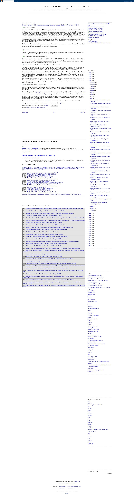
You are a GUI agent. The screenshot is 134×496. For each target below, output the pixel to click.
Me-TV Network (91, 347)
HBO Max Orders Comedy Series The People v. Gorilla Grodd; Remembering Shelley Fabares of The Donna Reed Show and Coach (55, 220)
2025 (90, 74)
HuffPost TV (90, 317)
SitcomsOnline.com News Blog (67, 6)
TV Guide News (91, 294)
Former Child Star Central (93, 329)
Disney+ (89, 410)
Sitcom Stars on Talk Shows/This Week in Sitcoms (99, 43)
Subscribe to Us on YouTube (99, 34)
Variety (89, 304)
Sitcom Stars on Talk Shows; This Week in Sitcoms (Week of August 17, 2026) (44, 238)
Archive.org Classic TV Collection (95, 405)
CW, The (89, 408)
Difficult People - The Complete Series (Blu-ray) (38, 181)
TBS (89, 433)
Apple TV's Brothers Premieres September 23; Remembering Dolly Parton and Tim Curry (46, 211)
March (92, 206)
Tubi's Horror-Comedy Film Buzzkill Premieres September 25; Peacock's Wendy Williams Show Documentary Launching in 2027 (55, 218)
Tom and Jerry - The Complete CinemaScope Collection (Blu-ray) (41, 174)
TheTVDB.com (91, 359)
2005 (90, 245)
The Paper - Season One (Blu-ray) (34, 187)
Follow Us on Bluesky (98, 29)
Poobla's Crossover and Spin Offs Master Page (98, 361)
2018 (90, 219)
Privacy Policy (63, 488)
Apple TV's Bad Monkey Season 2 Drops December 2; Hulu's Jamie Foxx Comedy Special (46, 229)
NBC (89, 419)
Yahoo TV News (91, 290)
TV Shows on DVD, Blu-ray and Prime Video (60, 194)
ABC (27, 107)
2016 (90, 223)
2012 (90, 231)
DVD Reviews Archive (76, 194)
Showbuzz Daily (91, 292)
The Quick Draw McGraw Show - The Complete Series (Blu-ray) (41, 191)
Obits (38, 107)
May (91, 96)
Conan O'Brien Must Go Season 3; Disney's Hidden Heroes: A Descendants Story (44, 254)
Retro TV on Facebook (93, 326)
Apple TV (90, 403)
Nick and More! (91, 338)
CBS (89, 406)
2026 (90, 72)
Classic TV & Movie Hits (93, 315)
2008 (90, 239)
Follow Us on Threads (98, 31)
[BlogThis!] (53, 105)
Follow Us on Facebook (99, 26)
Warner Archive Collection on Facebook (96, 343)
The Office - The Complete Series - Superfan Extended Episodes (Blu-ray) (43, 183)
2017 (90, 221)
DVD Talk (90, 352)
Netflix (89, 420)
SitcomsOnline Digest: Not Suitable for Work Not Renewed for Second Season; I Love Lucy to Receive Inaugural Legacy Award (54, 208)
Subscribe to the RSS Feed (97, 35)
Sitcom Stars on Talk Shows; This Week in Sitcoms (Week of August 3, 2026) (43, 273)
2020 (90, 215)
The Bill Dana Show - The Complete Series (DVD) (38, 184)
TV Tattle (90, 322)
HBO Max (90, 415)
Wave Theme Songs (92, 356)
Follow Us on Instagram (99, 32)
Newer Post (25, 112)
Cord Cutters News (92, 371)
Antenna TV (90, 349)
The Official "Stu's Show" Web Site (95, 340)
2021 (90, 213)
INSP (89, 354)
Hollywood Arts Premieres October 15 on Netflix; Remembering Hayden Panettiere (44, 234)
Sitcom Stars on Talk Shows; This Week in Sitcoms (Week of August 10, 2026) (44, 256)
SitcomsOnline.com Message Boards (96, 277)
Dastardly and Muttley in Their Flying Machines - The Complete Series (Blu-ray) (45, 182)
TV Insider (90, 297)
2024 (90, 76)
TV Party (90, 333)
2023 (90, 78)
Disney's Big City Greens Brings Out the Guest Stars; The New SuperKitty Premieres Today (46, 261)
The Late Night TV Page (93, 345)
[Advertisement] (67, 17)
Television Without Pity (93, 331)
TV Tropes (90, 363)
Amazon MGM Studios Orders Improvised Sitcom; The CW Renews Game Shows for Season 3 (47, 268)
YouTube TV (90, 443)
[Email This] (51, 105)
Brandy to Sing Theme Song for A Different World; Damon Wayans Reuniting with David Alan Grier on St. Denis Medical (53, 248)
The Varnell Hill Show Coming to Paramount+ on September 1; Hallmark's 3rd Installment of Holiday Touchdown (51, 263)
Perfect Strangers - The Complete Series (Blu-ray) (38, 188)
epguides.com (91, 312)
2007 (90, 241)
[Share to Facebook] (56, 105)
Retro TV (90, 324)
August (92, 90)
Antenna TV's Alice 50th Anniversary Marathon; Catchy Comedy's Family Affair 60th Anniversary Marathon (50, 213)
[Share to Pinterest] (57, 105)
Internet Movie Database (93, 308)
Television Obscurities (92, 319)
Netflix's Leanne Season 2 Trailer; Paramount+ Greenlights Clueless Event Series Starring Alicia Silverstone (50, 279)
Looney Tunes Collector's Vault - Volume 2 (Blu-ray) (38, 175)
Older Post (82, 112)
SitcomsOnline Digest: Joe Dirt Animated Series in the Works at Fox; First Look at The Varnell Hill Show (49, 258)
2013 (90, 229)
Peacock (90, 424)
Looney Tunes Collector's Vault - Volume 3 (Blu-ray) (38, 189)
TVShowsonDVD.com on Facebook (95, 283)
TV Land (89, 436)
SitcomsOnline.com (70, 483)
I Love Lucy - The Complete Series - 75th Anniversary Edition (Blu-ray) (43, 186)
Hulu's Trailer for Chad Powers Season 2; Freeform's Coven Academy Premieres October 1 (46, 243)
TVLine (89, 296)
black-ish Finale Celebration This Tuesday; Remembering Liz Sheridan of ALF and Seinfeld (50, 25)
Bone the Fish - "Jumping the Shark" (96, 370)
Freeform (90, 413)
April (91, 98)
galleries (62, 103)
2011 (90, 233)
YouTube (90, 442)
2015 (90, 225)
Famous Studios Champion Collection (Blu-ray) (37, 177)
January (92, 210)
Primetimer (90, 306)
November (92, 84)
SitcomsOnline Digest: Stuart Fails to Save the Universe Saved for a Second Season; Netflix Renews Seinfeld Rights (52, 241)
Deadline (89, 303)
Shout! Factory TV (92, 431)
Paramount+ (90, 422)
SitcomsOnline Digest (92, 41)
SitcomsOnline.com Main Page (95, 275)
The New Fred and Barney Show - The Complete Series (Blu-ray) (41, 173)
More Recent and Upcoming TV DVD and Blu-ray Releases (35, 194)
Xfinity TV (90, 440)
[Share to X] (54, 105)
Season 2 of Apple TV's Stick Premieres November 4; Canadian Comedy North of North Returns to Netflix (49, 227)
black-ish (33, 107)
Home (54, 112)
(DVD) (50, 177)
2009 (90, 237)
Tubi (88, 435)
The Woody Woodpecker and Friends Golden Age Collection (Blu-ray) (42, 172)
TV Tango (90, 320)
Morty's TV (90, 313)
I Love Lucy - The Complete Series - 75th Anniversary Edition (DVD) (42, 179)
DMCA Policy (71, 488)
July (91, 92)
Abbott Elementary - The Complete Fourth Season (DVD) (40, 176)
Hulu (89, 417)
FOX (89, 412)
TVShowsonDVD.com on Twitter (95, 285)
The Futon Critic (91, 299)
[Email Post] (49, 105)
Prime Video (90, 427)
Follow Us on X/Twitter (98, 28)
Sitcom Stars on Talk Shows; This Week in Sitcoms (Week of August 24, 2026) (44, 222)
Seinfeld (42, 107)
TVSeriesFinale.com (92, 301)
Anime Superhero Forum (93, 335)
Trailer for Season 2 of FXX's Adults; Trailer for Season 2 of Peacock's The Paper (44, 245)
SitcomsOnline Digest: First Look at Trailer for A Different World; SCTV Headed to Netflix (46, 224)
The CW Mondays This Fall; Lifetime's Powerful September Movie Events (42, 231)
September (93, 88)
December (92, 82)
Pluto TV (90, 426)
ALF (30, 107)
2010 (90, 235)
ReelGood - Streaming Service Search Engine (98, 429)
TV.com (89, 310)
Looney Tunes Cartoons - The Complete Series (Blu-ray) (39, 180)
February (92, 208)
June (91, 94)
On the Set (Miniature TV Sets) (95, 336)
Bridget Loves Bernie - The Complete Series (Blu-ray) (39, 190)
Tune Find (90, 350)
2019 (90, 217)
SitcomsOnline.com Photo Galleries (96, 278)
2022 (90, 80)
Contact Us (96, 37)
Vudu (89, 438)
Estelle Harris (48, 100)
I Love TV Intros (91, 357)
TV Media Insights (92, 342)
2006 (90, 243)
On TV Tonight (91, 368)
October (92, 86)
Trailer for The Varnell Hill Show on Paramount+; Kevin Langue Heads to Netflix (44, 215)
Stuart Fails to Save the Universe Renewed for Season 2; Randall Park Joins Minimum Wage (47, 236)
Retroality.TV (90, 327)
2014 (90, 227)
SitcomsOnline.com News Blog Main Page (70, 486)
